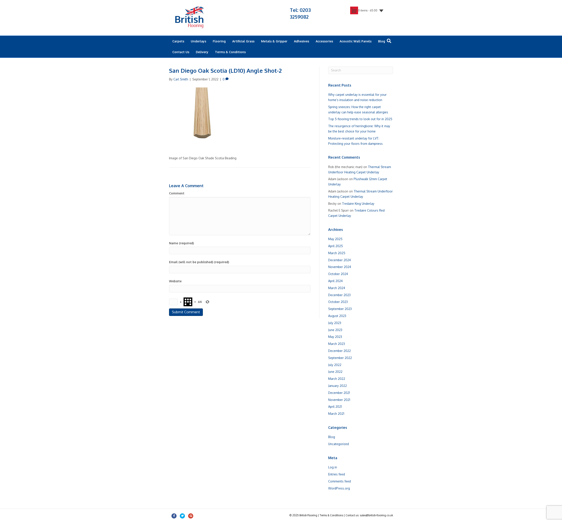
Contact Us (180, 52)
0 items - (367, 10)
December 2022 (339, 351)
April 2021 (335, 406)
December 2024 (339, 260)
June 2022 (335, 371)
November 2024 (339, 267)
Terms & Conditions (230, 52)
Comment (176, 193)
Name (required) (181, 243)
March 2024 (336, 288)
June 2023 (335, 330)
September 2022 (340, 358)
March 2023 (336, 344)
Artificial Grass (243, 41)
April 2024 (335, 281)
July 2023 (334, 323)
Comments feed (339, 481)
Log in (332, 467)
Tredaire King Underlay (358, 203)
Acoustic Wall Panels (355, 41)
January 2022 (337, 386)
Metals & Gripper (274, 41)
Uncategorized (338, 444)
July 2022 (334, 365)
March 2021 (336, 413)
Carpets (178, 41)
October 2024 (338, 274)
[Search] (389, 41)
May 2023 (335, 337)
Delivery (202, 52)
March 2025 (336, 253)
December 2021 (339, 393)
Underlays (198, 41)
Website (175, 281)
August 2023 (337, 316)
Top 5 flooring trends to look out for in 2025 (360, 119)
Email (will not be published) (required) (199, 262)
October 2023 (338, 302)
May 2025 (335, 239)
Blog (381, 41)
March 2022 (336, 379)
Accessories (324, 41)
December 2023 (339, 295)
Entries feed (336, 474)
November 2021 (339, 400)
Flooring (219, 41)
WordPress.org (339, 488)
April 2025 (335, 246)
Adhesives (301, 41)
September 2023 (340, 309)
